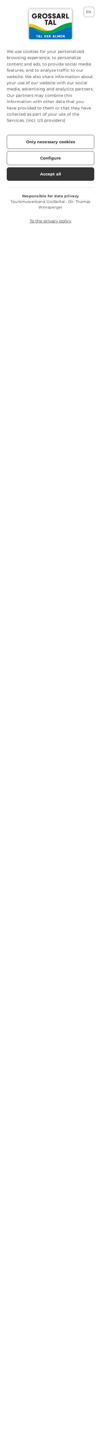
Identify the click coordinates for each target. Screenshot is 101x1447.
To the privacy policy (50, 221)
